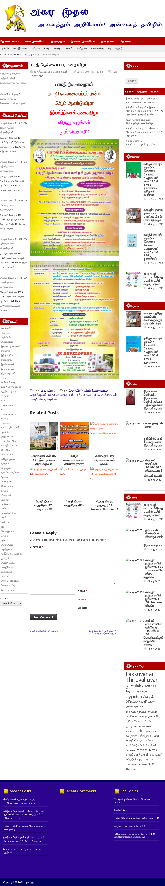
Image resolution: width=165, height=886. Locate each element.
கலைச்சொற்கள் (9, 414)
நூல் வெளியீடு (83, 395)
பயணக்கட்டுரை (9, 513)
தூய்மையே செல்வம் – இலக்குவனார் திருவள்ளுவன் (153, 537)
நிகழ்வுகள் (108, 41)
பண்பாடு (5, 508)
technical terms (147, 750)
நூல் (130, 685)
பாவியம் (68, 48)
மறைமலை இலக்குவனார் (141, 731)
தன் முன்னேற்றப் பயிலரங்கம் (45, 631)
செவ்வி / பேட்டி (8, 454)
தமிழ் (156, 716)
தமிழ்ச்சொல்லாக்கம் (138, 721)
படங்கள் (5, 499)
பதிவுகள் (129, 91)
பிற (109, 48)
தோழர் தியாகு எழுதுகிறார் (136, 693)
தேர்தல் (4, 477)
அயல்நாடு (6, 328)
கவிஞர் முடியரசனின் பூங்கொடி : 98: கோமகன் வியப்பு (154, 598)
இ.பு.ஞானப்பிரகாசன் (138, 726)
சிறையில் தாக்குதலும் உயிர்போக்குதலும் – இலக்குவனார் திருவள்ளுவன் (13, 98)
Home (16, 54)
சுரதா (140, 759)
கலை (3, 409)
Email (82, 599)
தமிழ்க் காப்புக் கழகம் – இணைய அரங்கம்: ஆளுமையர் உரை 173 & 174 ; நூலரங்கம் (144, 132)
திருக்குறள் (58, 41)
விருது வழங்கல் (48, 399)
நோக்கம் (126, 41)
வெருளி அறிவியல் (10, 580)
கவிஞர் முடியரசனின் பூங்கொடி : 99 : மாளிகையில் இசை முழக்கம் (153, 568)
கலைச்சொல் (133, 754)
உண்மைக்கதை (8, 382)
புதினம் (4, 535)
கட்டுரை (36, 48)
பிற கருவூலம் (7, 531)
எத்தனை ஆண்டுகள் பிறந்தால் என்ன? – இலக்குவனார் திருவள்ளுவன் (13, 78)
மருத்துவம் (6, 549)
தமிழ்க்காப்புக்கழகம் (138, 736)
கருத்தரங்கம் (7, 405)
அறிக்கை (5, 333)
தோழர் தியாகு (149, 754)
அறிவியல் (4, 48)
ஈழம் (3, 378)
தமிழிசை (5, 463)
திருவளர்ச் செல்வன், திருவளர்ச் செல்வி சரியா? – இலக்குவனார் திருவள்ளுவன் (153, 399)
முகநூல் (5, 558)
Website (82, 607)
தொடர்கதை (7, 481)
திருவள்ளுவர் (144, 716)
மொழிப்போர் (7, 567)
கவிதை (57, 48)
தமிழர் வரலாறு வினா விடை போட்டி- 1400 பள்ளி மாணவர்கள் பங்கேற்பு (134, 835)
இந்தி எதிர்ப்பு (7, 355)
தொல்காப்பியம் (9, 41)
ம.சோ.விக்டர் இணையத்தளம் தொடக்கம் (134, 818)
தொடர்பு (119, 48)
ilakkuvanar (145, 686)
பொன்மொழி (7, 544)
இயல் (87, 390)
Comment (36, 546)
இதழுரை (5, 350)
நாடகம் (4, 490)
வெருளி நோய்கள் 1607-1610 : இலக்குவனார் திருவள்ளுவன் (13, 205)
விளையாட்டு (7, 571)
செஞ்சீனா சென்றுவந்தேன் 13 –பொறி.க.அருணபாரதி (102, 632)
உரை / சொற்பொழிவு (11, 386)
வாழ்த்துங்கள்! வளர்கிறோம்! (127, 826)
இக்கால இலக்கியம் (83, 41)
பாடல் (3, 517)
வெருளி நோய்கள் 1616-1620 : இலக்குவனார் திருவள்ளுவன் (13, 127)
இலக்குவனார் (7, 364)
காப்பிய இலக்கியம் (10, 427)
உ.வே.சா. (151, 740)
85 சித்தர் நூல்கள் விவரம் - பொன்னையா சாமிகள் (134, 800)
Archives (4, 598)
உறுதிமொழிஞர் (8, 391)
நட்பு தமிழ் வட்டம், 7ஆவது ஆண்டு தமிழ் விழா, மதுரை (153, 279)
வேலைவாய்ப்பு (97, 48)
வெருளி (5, 576)
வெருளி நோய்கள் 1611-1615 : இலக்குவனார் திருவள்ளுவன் (13, 166)
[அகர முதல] (82, 30)
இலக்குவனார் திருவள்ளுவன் (51, 71)
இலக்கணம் (7, 359)
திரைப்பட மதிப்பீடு (10, 472)
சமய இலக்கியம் (20, 48)
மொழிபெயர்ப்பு (8, 562)
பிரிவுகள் (155, 91)
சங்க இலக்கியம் (35, 41)
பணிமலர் (5, 504)
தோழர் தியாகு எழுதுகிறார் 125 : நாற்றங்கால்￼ (44, 505)
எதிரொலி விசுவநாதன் (61, 395)
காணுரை (5, 423)
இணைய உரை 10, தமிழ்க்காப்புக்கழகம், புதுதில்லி (141, 142)
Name (82, 590)
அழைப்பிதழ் (27, 54)
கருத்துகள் (142, 91)
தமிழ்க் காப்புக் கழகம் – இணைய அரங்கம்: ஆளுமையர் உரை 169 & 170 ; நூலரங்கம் (153, 350)
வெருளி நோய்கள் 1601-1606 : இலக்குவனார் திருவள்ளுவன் (13, 243)
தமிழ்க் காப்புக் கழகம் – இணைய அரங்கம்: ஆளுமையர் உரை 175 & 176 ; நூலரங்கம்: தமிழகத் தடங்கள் (144, 111)
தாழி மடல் (147, 701)
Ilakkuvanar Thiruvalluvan (142, 676)
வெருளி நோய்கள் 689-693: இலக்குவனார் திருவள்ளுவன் (44, 459)
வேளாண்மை (7, 590)
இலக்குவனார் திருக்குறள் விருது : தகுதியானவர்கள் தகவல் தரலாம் (142, 100)
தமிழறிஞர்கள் (8, 459)
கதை (46, 48)
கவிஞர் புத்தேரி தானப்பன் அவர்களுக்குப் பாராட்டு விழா (139, 121)
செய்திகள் (82, 48)
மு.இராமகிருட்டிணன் (11, 553)
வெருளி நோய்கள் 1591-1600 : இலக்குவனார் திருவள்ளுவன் (13, 282)
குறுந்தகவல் (7, 436)
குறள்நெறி (6, 432)
